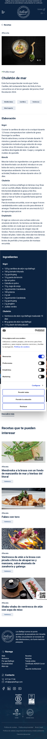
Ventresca (7, 481)
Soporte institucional (33, 669)
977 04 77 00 (10, 679)
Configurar (36, 385)
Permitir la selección (23, 399)
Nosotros (5, 658)
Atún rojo (5, 666)
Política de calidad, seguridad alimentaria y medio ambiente (23, 731)
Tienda (40, 9)
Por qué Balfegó (8, 661)
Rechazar (23, 406)
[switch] (41, 363)
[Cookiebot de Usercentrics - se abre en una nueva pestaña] (34, 330)
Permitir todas (23, 392)
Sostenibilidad (7, 664)
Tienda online (30, 661)
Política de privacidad (26, 727)
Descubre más (8, 414)
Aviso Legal (39, 727)
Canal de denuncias (23, 734)
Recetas (7, 25)
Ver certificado (37, 3)
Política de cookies (22, 347)
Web (3, 656)
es (42, 13)
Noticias (28, 658)
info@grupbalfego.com (14, 682)
